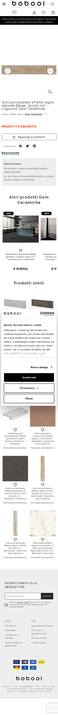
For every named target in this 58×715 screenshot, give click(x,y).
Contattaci (10, 630)
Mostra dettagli (39, 367)
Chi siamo (10, 626)
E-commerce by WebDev (42, 689)
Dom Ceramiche (33, 114)
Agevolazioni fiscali (42, 626)
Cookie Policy (38, 642)
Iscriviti (47, 596)
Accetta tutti (29, 377)
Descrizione (10, 152)
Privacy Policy (23, 602)
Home (8, 621)
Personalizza (27, 388)
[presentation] (8, 71)
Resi (33, 621)
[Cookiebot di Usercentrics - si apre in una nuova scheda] (41, 314)
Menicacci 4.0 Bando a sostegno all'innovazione (29, 691)
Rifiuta (29, 398)
